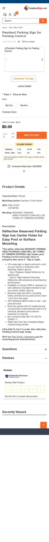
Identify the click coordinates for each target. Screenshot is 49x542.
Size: (4, 99)
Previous (6, 59)
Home (4, 27)
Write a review (28, 41)
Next (42, 59)
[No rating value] (10, 41)
